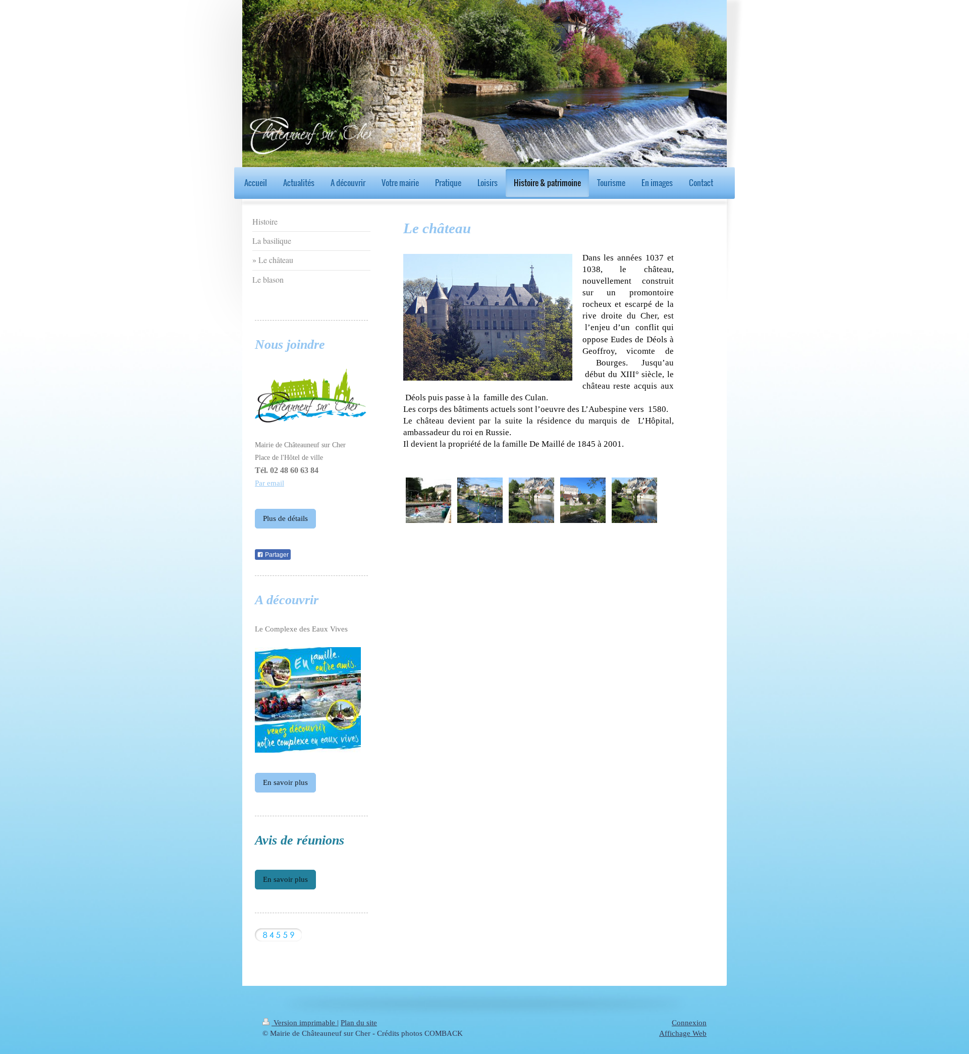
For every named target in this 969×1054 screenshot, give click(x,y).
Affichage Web (683, 1033)
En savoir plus (285, 782)
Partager (276, 554)
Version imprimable (304, 1023)
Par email (269, 483)
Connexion (689, 1023)
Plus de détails (285, 518)
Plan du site (359, 1023)
